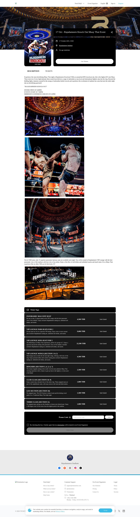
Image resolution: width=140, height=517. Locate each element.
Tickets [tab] (48, 71)
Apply (109, 417)
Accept (105, 510)
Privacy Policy (60, 511)
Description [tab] (33, 71)
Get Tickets (84, 61)
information (60, 425)
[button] (79, 3)
